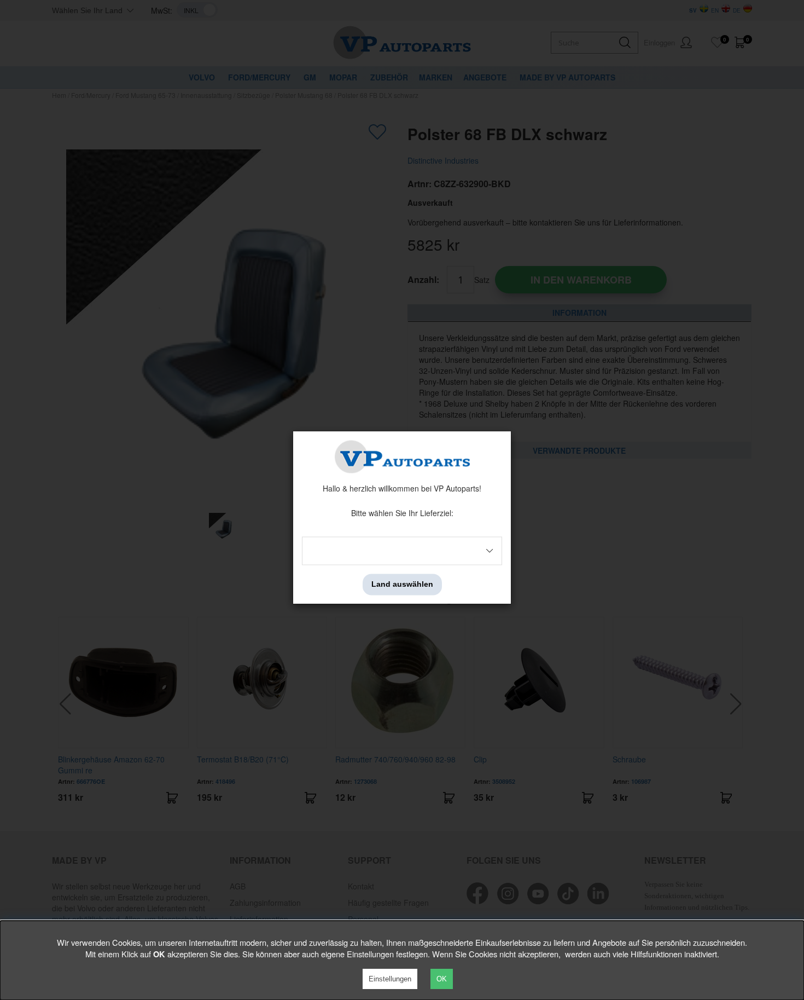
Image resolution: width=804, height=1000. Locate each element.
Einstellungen (390, 979)
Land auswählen (402, 584)
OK (441, 979)
